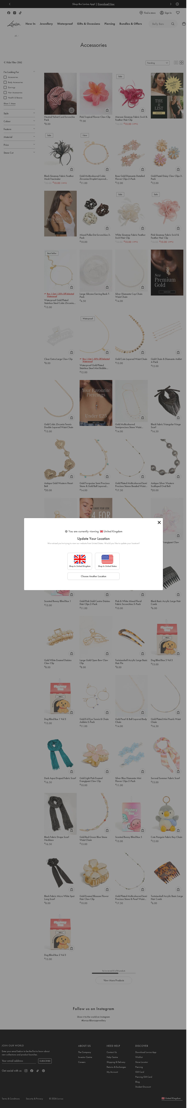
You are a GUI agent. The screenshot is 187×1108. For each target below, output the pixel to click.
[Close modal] (159, 522)
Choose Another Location (93, 576)
